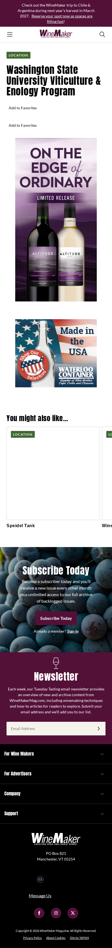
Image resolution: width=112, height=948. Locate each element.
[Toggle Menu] (9, 34)
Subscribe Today (56, 618)
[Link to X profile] (72, 917)
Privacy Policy (32, 938)
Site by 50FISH (79, 938)
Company (12, 793)
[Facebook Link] (39, 917)
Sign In (73, 631)
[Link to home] (56, 34)
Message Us (40, 895)
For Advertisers (18, 773)
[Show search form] (102, 34)
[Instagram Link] (56, 917)
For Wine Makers (19, 753)
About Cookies (56, 938)
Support (11, 813)
